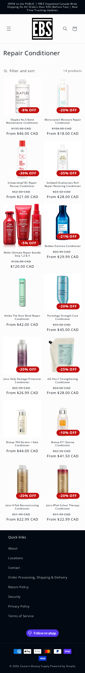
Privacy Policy (19, 606)
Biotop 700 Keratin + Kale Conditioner (22, 444)
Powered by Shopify (62, 666)
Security (14, 597)
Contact (14, 568)
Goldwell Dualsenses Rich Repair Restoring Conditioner (63, 184)
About (12, 548)
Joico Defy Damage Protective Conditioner (22, 380)
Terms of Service (21, 616)
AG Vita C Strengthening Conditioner (62, 380)
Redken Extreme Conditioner (63, 246)
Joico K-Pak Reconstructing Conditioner (22, 507)
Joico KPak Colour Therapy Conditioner (62, 507)
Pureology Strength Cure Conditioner (62, 317)
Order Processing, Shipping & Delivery (37, 577)
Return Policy (18, 587)
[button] (8, 28)
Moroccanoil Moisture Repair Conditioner (63, 121)
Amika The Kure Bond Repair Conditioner (22, 317)
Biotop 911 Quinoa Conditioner (62, 444)
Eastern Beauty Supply (34, 666)
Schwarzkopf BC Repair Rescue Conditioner (22, 184)
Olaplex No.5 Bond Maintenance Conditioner (22, 121)
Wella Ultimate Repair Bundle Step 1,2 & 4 (22, 254)
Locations (15, 558)
